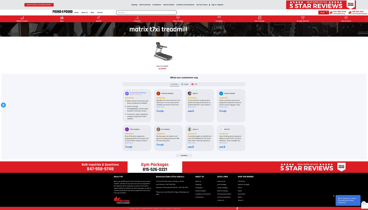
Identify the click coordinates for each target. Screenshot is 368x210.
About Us (84, 12)
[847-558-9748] (331, 12)
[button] (3, 105)
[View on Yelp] (190, 93)
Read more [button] (160, 107)
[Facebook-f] (237, 208)
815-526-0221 (358, 11)
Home (76, 12)
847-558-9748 (339, 11)
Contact (100, 12)
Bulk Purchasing (145, 5)
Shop (92, 12)
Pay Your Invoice (201, 5)
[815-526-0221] (350, 12)
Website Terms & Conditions (162, 208)
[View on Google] (158, 93)
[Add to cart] (162, 50)
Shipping (134, 5)
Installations (156, 5)
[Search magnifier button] (174, 12)
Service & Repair (168, 5)
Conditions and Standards (185, 5)
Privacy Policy (176, 208)
